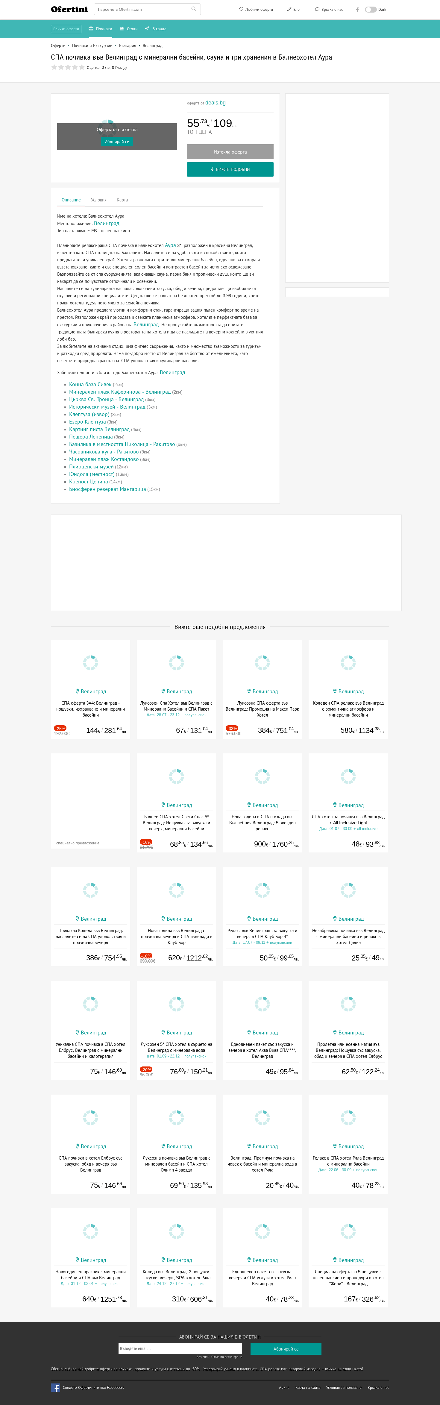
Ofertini (69, 9)
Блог (296, 9)
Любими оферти (258, 9)
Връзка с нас (331, 9)
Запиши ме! (264, 78)
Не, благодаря (272, 91)
